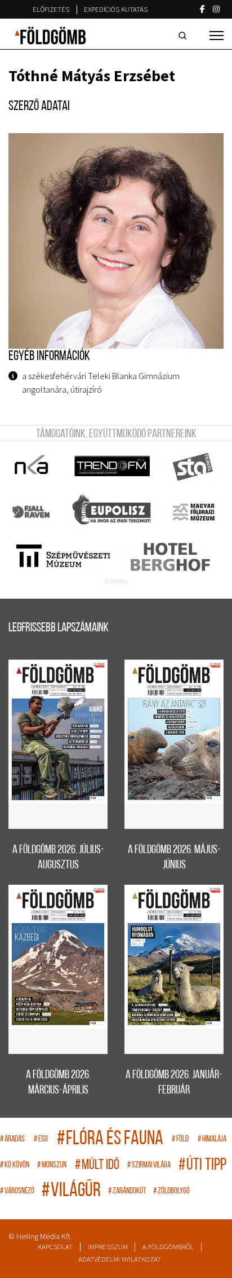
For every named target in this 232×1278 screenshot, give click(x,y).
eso (41, 1139)
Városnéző (17, 1191)
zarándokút (127, 1191)
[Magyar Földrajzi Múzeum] (193, 512)
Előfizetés (51, 9)
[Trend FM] (113, 466)
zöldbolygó (171, 1191)
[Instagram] (216, 9)
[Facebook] (202, 9)
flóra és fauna (110, 1139)
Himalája (212, 1139)
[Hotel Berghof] (170, 557)
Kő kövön (14, 1165)
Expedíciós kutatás (116, 9)
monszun (51, 1165)
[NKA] (32, 466)
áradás (12, 1139)
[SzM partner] (63, 557)
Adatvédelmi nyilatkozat (119, 1259)
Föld (180, 1139)
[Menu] (216, 35)
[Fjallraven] (32, 512)
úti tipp (202, 1165)
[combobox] (184, 35)
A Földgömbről (168, 1246)
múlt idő (97, 1165)
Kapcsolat (55, 1246)
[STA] (193, 466)
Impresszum (108, 1246)
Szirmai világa (149, 1165)
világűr (71, 1191)
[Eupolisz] (113, 512)
